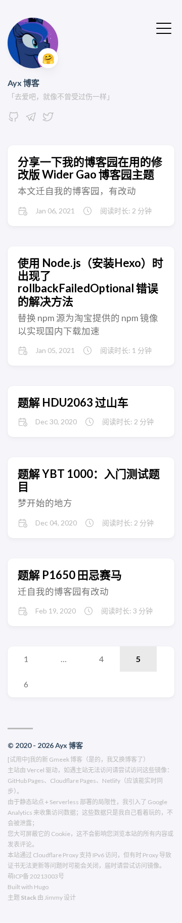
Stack (28, 897)
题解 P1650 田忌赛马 (70, 575)
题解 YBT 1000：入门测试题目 (89, 480)
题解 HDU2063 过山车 (73, 402)
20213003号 (47, 876)
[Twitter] (48, 119)
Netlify (111, 780)
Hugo (41, 887)
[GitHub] (14, 119)
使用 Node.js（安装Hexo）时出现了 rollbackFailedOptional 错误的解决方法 (90, 282)
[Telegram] (31, 119)
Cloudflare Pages (73, 780)
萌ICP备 (18, 876)
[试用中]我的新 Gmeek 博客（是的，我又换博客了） (78, 759)
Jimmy (53, 897)
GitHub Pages (26, 780)
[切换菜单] (163, 27)
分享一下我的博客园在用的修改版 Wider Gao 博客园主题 (90, 168)
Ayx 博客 (23, 82)
